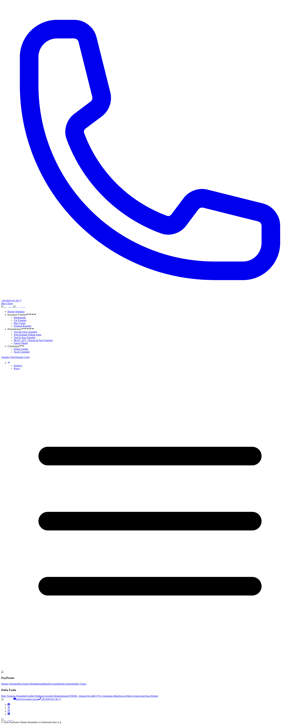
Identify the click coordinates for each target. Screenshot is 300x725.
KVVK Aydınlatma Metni (106, 696)
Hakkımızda (20, 317)
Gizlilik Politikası (35, 696)
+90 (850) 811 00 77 (51, 699)
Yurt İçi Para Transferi (24, 337)
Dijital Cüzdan (21, 349)
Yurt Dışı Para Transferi (25, 332)
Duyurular (53, 684)
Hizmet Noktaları (16, 311)
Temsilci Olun (8, 357)
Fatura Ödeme (21, 343)
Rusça (17, 368)
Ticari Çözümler (22, 352)
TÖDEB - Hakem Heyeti (80, 696)
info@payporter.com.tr (27, 699)
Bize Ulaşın (7, 303)
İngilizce (18, 365)
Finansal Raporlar (22, 326)
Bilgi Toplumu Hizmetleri (14, 696)
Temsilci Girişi (22, 357)
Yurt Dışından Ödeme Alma (27, 334)
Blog (45, 684)
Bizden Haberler (66, 684)
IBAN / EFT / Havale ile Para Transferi (33, 340)
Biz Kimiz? (24, 684)
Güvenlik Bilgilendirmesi (56, 696)
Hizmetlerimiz (36, 684)
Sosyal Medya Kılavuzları (132, 696)
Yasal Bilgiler (151, 696)
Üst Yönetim (20, 320)
